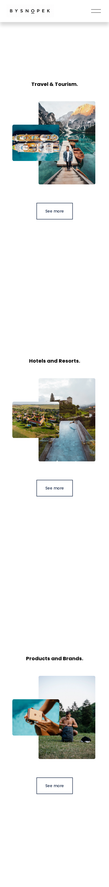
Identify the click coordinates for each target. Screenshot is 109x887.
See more (54, 211)
